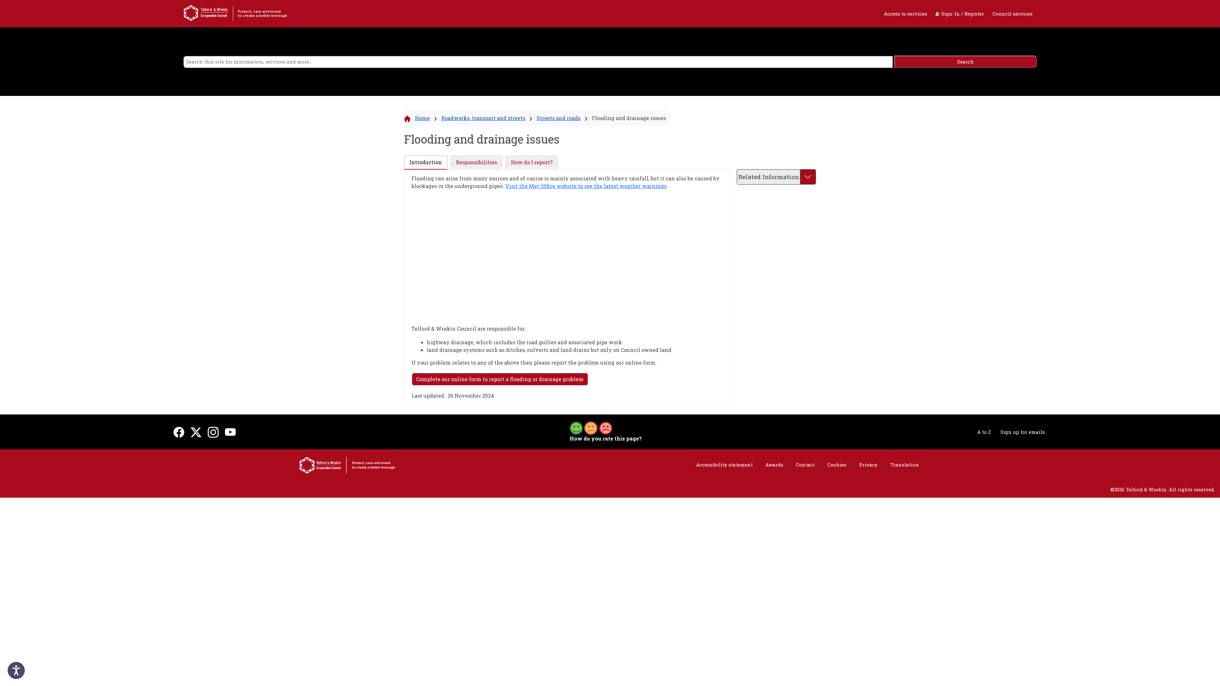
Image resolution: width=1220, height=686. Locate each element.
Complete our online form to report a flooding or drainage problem (500, 379)
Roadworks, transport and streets (483, 118)
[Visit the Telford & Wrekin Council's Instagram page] (213, 432)
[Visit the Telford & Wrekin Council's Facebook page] (178, 432)
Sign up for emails (1022, 432)
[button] (591, 427)
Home (422, 118)
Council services (1013, 13)
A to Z (984, 432)
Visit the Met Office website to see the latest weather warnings (586, 186)
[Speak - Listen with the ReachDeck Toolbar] (16, 670)
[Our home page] (347, 464)
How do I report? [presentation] (531, 162)
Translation (904, 464)
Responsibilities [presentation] (476, 162)
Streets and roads (558, 118)
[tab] (425, 163)
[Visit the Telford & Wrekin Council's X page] (196, 432)
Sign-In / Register (962, 13)
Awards (774, 464)
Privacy (868, 464)
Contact (805, 464)
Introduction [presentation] (426, 162)
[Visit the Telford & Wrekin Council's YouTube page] (230, 432)
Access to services (905, 13)
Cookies (836, 464)
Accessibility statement (724, 464)
